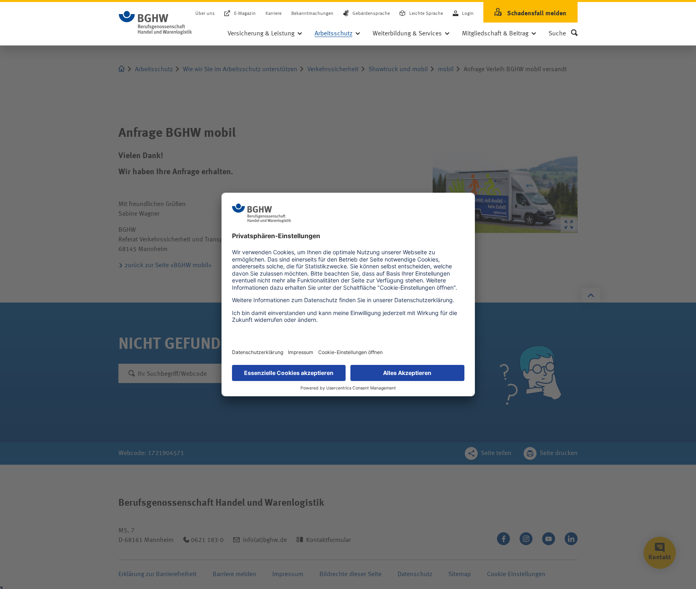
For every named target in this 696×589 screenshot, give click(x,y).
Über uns (205, 13)
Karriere (273, 13)
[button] (563, 34)
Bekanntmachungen (312, 13)
